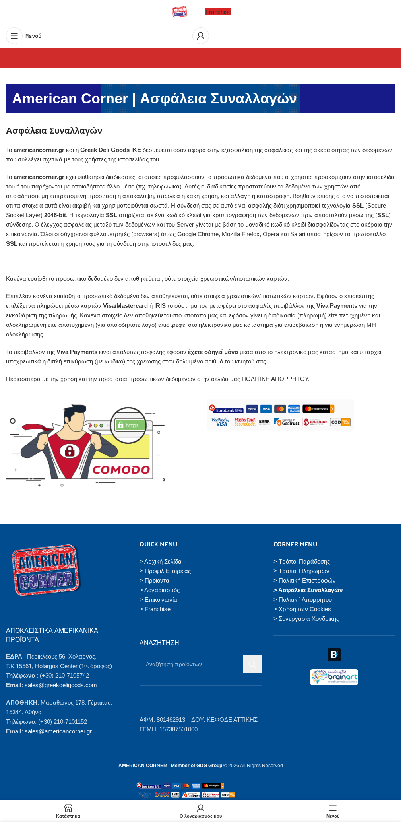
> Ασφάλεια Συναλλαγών (308, 590)
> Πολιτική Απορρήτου (302, 599)
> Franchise (155, 609)
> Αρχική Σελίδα (161, 561)
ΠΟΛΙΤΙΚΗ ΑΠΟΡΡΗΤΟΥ (275, 378)
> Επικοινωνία (158, 599)
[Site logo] (180, 11)
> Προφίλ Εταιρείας (165, 570)
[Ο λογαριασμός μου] (200, 36)
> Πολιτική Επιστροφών (304, 580)
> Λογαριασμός (160, 590)
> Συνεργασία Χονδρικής (306, 618)
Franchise (218, 11)
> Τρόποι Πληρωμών (301, 570)
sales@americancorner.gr (58, 731)
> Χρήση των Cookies (302, 609)
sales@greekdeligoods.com (61, 685)
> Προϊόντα (154, 580)
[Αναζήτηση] (252, 664)
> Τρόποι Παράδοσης (301, 561)
